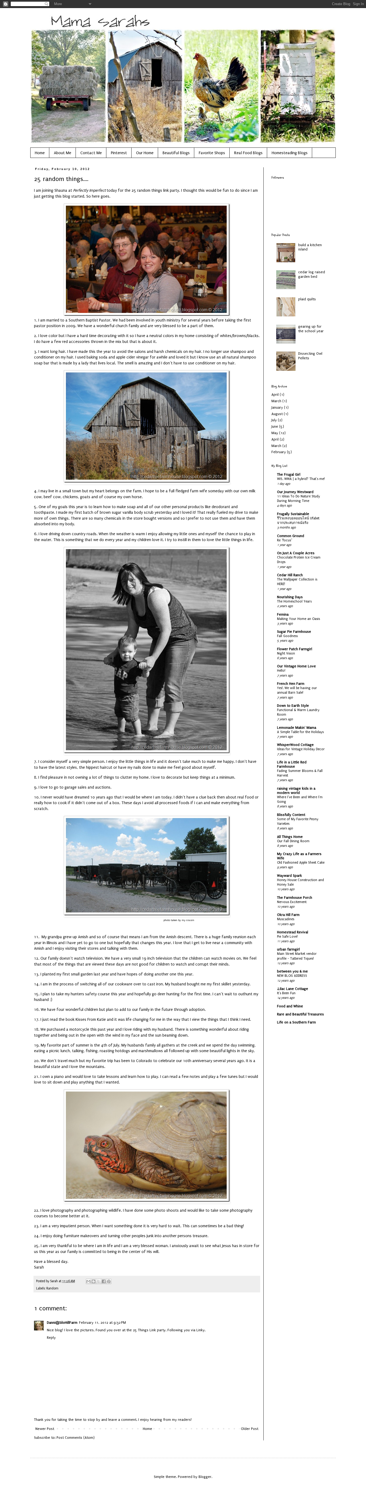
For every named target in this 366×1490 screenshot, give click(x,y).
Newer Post (44, 1429)
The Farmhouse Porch (294, 898)
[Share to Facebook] (103, 1281)
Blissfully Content (291, 815)
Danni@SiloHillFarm (62, 1323)
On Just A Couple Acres (296, 553)
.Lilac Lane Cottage (292, 989)
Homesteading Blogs (290, 152)
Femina (283, 614)
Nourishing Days (290, 597)
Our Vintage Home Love (296, 666)
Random (52, 1288)
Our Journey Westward (295, 492)
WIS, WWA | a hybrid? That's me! (301, 479)
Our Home (145, 152)
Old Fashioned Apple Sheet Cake (300, 862)
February (278, 452)
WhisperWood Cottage (295, 745)
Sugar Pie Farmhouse (294, 632)
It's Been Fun (286, 993)
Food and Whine (290, 1006)
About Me (62, 152)
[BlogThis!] (93, 1281)
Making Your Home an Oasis (298, 619)
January (277, 407)
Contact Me (91, 152)
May (274, 433)
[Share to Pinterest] (108, 1281)
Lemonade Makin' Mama (296, 728)
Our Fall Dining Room (293, 841)
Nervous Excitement (292, 902)
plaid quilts (307, 299)
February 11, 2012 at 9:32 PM (102, 1323)
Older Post (249, 1429)
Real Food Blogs (248, 152)
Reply (51, 1338)
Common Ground (290, 536)
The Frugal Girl (288, 474)
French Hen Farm (290, 684)
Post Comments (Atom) (76, 1438)
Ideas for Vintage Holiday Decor (301, 749)
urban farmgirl (288, 949)
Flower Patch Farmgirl (294, 649)
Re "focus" (284, 540)
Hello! (281, 670)
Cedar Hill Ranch (290, 575)
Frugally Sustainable (293, 514)
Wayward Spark (289, 876)
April (275, 395)
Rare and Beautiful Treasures (300, 1014)
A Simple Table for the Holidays (300, 732)
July (274, 420)
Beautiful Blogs (176, 152)
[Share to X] (98, 1281)
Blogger (205, 1477)
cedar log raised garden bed (311, 274)
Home (40, 152)
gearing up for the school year (311, 328)
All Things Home (290, 837)
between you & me (292, 971)
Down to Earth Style (293, 706)
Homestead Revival (292, 932)
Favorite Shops (212, 152)
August (277, 414)
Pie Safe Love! (287, 936)
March (276, 401)
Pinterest (119, 152)
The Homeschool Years (294, 601)
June (274, 426)
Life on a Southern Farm (296, 1022)
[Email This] (88, 1281)
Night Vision (286, 653)
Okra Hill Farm (288, 915)
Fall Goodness (287, 636)
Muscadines (285, 919)
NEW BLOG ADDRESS (292, 976)
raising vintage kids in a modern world (296, 790)
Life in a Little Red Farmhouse (292, 764)
